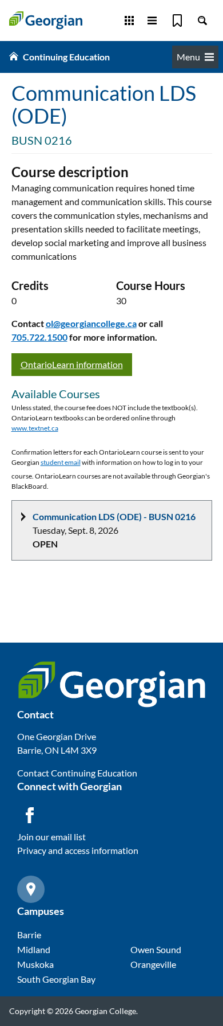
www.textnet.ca (34, 428)
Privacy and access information (77, 850)
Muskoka (35, 964)
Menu (188, 56)
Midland (33, 949)
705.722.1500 (39, 337)
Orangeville (153, 964)
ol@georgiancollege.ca (91, 323)
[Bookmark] (177, 20)
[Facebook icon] (30, 815)
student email (61, 462)
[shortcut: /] (202, 20)
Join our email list (51, 836)
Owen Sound (155, 949)
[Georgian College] (45, 20)
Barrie (29, 934)
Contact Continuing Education (77, 772)
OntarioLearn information (72, 364)
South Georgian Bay (56, 979)
